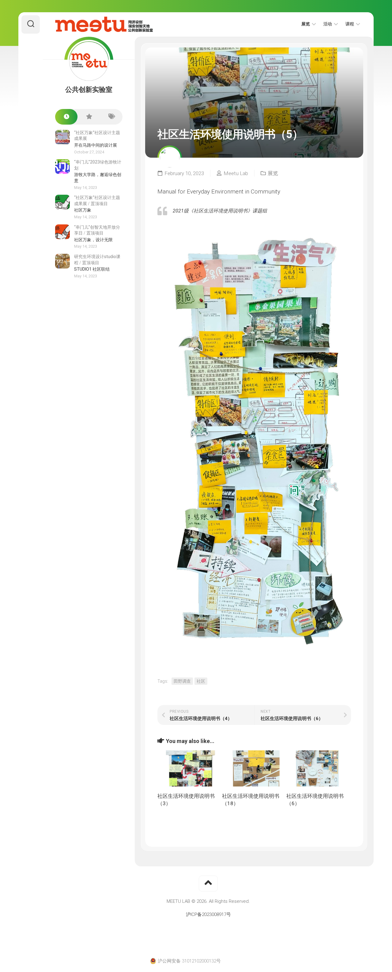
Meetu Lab (236, 173)
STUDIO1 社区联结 (92, 269)
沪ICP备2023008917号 (208, 914)
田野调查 (182, 681)
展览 (305, 23)
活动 (327, 23)
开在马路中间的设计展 (95, 145)
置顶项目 (99, 203)
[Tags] (111, 117)
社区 (201, 681)
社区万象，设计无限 (93, 239)
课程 (349, 23)
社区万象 (82, 210)
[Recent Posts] (66, 117)
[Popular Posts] (88, 117)
